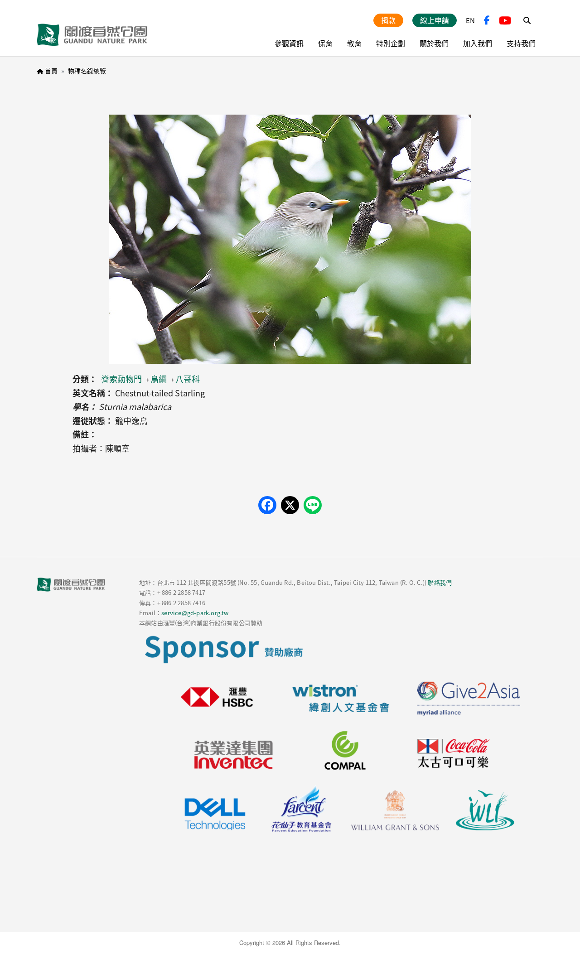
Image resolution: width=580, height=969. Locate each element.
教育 (354, 43)
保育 (325, 43)
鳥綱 (158, 379)
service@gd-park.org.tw (194, 612)
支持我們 (521, 43)
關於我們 (434, 43)
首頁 (51, 70)
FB (487, 20)
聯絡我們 (440, 582)
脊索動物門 (121, 379)
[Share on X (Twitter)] (290, 505)
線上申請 (434, 19)
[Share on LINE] (313, 505)
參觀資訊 (289, 43)
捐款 (388, 19)
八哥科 (187, 379)
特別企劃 (390, 43)
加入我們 (477, 43)
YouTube (505, 20)
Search (527, 20)
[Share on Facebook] (267, 505)
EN (470, 20)
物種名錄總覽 (87, 70)
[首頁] (92, 35)
